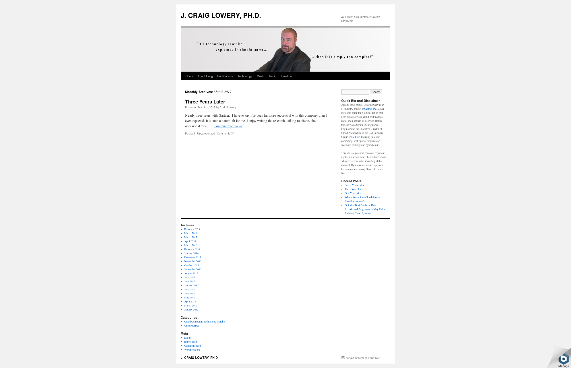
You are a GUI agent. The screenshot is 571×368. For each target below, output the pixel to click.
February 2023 (192, 229)
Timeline (286, 76)
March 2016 (190, 245)
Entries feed (190, 341)
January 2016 (191, 253)
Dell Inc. (355, 137)
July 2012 (189, 289)
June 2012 (189, 293)
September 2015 (192, 269)
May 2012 (189, 297)
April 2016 (190, 241)
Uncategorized (206, 133)
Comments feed (192, 345)
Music (261, 76)
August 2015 (191, 273)
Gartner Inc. (370, 108)
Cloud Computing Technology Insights (204, 321)
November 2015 (192, 261)
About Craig (205, 76)
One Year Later (353, 193)
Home (189, 76)
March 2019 (190, 233)
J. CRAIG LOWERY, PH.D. (221, 15)
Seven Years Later (354, 185)
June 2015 (189, 281)
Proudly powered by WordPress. (363, 357)
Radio (272, 76)
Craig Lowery (228, 107)
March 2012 (190, 305)
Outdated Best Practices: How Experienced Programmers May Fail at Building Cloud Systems (365, 209)
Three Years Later (205, 101)
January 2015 (191, 285)
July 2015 (189, 277)
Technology (245, 76)
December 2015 (192, 257)
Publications (225, 76)
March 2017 (190, 237)
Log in (187, 337)
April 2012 (190, 301)
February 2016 (192, 249)
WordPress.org (192, 349)
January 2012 (191, 309)
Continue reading (228, 126)
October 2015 (191, 265)
